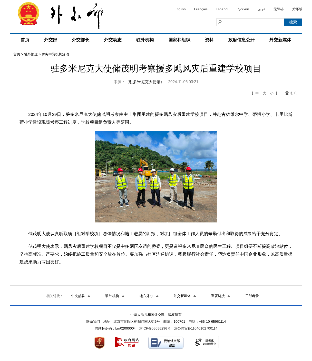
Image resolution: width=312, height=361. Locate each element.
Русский (242, 9)
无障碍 (278, 9)
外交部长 (80, 39)
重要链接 (218, 296)
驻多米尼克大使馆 (144, 82)
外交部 (50, 39)
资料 (209, 39)
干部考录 (252, 296)
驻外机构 (145, 39)
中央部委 (78, 296)
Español (222, 9)
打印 (294, 93)
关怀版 (297, 9)
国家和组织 (179, 39)
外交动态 (113, 39)
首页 (25, 39)
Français (200, 9)
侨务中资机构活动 (55, 54)
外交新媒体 (280, 39)
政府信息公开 (241, 39)
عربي (261, 9)
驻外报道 (31, 54)
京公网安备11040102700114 (195, 328)
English (180, 9)
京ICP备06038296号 (155, 328)
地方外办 (146, 296)
